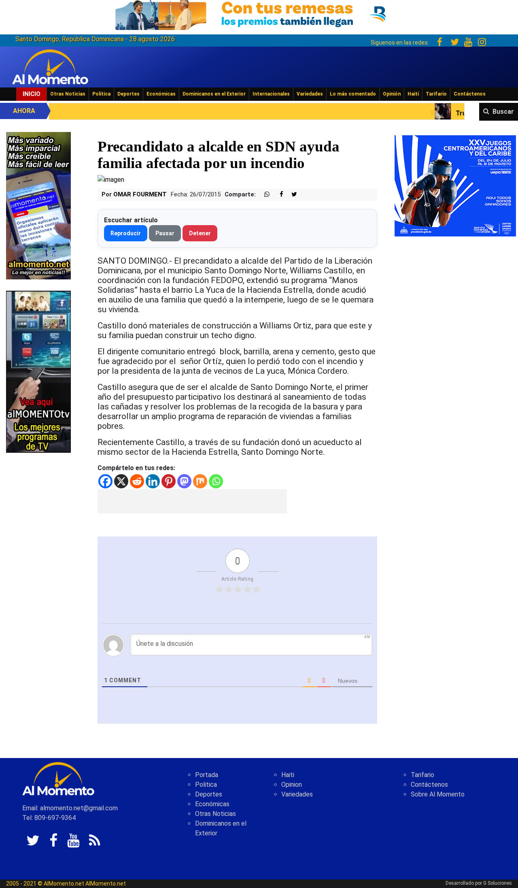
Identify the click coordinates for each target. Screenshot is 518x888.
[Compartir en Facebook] (277, 194)
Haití (413, 94)
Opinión (392, 94)
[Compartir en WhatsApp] (263, 194)
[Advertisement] (192, 501)
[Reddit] (137, 481)
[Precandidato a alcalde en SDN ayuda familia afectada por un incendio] (111, 179)
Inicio (31, 94)
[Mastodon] (184, 481)
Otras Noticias (67, 94)
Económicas (161, 94)
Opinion (291, 784)
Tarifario (436, 94)
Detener (200, 233)
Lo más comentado (353, 94)
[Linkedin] (153, 481)
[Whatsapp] (216, 481)
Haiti (287, 775)
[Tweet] (291, 194)
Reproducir (125, 233)
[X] (121, 481)
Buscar (503, 111)
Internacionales (271, 94)
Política (101, 94)
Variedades (310, 94)
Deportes (128, 94)
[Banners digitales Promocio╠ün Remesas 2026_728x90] (259, 13)
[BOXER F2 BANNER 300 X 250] (455, 185)
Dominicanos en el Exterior (214, 94)
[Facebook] (105, 481)
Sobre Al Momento (438, 794)
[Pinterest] (168, 481)
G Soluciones (497, 883)
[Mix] (200, 481)
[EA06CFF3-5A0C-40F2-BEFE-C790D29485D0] (38, 371)
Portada (206, 775)
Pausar (164, 233)
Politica (206, 784)
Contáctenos (470, 94)
